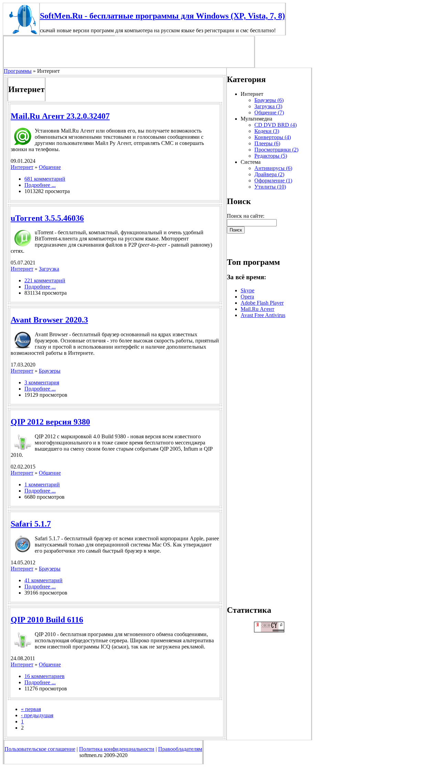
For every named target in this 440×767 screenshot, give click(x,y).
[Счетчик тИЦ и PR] (269, 630)
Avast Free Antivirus (263, 315)
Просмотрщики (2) (276, 150)
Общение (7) (269, 112)
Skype (247, 290)
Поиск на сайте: (245, 216)
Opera (247, 297)
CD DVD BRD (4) (275, 125)
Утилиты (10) (270, 187)
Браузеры (49, 371)
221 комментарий (44, 280)
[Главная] (21, 33)
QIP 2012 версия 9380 (50, 421)
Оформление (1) (273, 180)
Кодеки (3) (266, 131)
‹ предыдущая (37, 715)
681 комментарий (44, 179)
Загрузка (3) (268, 106)
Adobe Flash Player (262, 303)
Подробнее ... (40, 185)
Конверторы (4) (272, 137)
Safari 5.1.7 (31, 523)
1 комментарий (42, 484)
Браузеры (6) (269, 100)
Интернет (22, 167)
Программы (18, 71)
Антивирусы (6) (273, 168)
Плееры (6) (267, 143)
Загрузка (49, 269)
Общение (50, 167)
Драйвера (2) (269, 174)
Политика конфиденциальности (116, 749)
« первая (31, 709)
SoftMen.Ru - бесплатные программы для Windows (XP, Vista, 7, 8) (162, 15)
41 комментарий (43, 580)
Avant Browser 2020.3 (49, 319)
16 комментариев (44, 676)
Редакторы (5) (270, 156)
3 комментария (41, 382)
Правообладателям (180, 749)
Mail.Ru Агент (257, 309)
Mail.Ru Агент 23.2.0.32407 (60, 116)
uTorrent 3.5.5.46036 (47, 218)
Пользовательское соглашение (39, 749)
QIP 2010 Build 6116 (47, 619)
